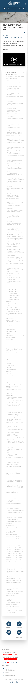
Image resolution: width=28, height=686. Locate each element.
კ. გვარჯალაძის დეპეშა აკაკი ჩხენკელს (14, 182)
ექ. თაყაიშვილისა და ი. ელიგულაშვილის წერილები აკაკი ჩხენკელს (15, 174)
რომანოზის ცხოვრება (12, 519)
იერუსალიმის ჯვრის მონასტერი (14, 384)
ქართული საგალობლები (13, 311)
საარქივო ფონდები (10, 72)
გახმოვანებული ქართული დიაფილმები (12, 387)
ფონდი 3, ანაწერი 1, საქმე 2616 (14, 545)
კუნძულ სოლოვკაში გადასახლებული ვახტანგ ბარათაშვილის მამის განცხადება (15, 268)
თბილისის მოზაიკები (12, 375)
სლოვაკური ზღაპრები (14, 291)
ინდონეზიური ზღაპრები (15, 295)
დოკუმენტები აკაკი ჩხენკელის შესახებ (15, 76)
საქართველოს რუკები (12, 341)
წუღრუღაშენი (10, 357)
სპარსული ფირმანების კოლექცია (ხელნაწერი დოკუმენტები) (14, 390)
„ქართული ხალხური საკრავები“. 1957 (15, 450)
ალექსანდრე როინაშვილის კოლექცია (14, 600)
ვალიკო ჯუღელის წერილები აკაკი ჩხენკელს (15, 156)
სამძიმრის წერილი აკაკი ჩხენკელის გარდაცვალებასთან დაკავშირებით (14, 90)
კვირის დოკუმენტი (10, 329)
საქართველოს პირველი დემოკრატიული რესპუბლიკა (13, 321)
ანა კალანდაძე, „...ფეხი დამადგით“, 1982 (15, 423)
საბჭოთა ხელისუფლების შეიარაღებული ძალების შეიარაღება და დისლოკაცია (14, 216)
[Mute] (21, 64)
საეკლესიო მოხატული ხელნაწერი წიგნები (14, 326)
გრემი (8, 361)
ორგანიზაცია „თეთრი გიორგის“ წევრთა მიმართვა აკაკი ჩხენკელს (15, 179)
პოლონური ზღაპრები (14, 297)
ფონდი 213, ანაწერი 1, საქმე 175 (15, 547)
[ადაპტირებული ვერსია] (4, 8)
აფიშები (8, 333)
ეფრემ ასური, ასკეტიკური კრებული (15, 510)
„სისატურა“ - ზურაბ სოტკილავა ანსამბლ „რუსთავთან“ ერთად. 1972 (15, 411)
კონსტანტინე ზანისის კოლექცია (15, 591)
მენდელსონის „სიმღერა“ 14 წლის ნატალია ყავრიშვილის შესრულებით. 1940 (15, 454)
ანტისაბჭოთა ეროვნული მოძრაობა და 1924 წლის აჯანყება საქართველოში (14, 190)
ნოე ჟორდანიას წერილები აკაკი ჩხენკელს (15, 104)
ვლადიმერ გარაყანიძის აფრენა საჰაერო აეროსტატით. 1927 (15, 401)
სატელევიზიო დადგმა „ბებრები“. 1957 (15, 427)
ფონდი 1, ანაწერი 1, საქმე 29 (14, 536)
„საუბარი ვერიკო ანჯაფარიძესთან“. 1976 (12, 435)
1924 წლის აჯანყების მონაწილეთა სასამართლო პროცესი (15, 264)
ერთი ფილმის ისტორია (11, 345)
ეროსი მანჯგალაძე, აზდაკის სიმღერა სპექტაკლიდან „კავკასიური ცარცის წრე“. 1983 (14, 405)
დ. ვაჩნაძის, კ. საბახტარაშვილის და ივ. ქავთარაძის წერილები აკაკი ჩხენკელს (15, 147)
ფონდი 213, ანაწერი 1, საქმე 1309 (15, 549)
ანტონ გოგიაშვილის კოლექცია (13, 578)
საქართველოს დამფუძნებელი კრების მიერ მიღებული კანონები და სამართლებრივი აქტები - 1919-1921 (15, 487)
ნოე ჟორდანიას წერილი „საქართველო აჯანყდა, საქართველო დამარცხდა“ (13, 248)
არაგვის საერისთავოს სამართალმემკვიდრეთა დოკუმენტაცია (12, 531)
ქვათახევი (9, 379)
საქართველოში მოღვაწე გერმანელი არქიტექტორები (15, 317)
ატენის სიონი (10, 365)
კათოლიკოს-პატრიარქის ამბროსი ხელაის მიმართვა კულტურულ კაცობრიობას (15, 211)
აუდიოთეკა (8, 275)
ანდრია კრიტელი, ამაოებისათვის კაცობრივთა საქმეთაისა (15, 507)
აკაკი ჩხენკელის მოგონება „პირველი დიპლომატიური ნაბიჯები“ (13, 129)
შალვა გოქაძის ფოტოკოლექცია (15, 610)
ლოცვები (9, 523)
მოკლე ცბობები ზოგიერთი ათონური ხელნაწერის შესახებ (14, 516)
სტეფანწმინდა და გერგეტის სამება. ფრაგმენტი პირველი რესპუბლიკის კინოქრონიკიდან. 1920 (15, 442)
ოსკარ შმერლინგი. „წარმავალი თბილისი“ (13, 583)
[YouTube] (8, 662)
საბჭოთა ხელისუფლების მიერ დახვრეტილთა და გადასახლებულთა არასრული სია (15, 229)
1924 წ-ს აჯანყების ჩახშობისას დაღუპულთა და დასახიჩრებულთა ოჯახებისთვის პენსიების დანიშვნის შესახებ (15, 259)
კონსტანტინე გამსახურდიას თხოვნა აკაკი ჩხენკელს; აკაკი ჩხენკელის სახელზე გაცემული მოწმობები (14, 169)
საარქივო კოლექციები (8, 33)
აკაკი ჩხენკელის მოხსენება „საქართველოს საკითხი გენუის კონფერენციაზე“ (14, 160)
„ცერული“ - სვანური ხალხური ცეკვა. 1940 (14, 446)
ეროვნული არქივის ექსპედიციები (14, 352)
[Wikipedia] (13, 662)
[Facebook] (3, 662)
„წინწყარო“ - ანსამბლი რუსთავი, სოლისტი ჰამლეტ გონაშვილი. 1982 (15, 458)
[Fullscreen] (23, 64)
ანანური (9, 377)
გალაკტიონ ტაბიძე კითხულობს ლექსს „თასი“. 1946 (14, 398)
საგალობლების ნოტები (11, 469)
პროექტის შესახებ (13, 287)
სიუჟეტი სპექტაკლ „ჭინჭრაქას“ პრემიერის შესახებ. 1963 (14, 461)
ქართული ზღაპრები (12, 279)
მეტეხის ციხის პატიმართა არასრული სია (13, 220)
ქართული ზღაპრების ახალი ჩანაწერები (14, 282)
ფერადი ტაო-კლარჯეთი (13, 593)
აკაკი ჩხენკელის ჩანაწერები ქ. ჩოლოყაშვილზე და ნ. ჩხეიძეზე (14, 133)
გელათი (9, 367)
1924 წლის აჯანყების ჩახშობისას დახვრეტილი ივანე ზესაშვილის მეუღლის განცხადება (15, 240)
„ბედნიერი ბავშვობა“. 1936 (13, 408)
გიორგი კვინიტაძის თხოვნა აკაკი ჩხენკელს (15, 143)
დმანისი (9, 363)
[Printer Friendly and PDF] (24, 32)
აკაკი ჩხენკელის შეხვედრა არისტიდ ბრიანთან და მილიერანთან (13, 115)
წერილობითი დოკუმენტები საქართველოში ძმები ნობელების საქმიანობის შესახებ (14, 349)
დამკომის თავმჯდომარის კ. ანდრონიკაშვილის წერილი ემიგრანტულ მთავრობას (14, 224)
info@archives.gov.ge (10, 675)
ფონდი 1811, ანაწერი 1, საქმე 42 (14, 555)
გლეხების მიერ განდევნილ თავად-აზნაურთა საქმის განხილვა (15, 244)
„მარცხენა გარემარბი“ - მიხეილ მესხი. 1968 (14, 420)
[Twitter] (5, 662)
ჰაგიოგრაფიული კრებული (13, 527)
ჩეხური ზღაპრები (13, 293)
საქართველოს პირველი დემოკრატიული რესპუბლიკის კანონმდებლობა (13, 473)
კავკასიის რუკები (11, 339)
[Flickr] (10, 662)
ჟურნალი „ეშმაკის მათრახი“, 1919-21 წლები (15, 575)
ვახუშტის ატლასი (10, 393)
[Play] (4, 64)
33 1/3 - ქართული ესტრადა (13, 277)
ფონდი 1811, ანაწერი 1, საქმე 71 (14, 559)
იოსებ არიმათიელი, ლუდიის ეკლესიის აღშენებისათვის (14, 504)
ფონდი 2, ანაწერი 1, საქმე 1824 (14, 542)
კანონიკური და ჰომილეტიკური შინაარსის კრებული (14, 513)
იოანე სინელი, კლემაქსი (13, 498)
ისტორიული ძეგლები (12, 604)
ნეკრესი (9, 373)
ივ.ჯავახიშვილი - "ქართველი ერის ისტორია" (14, 314)
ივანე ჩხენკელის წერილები (13, 82)
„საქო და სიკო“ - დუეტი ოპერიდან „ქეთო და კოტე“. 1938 (12, 38)
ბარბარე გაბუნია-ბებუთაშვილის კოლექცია (15, 588)
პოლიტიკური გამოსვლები (13, 309)
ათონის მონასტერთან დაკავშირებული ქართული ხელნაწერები (12, 492)
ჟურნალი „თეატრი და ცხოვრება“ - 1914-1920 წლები (15, 569)
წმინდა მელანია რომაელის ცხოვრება (13, 501)
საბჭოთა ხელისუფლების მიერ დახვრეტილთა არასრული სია (14, 233)
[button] (14, 60)
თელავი (9, 371)
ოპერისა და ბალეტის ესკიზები (13, 343)
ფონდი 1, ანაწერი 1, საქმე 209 (14, 538)
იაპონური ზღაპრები (14, 299)
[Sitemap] (16, 662)
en (23, 8)
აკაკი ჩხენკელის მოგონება (13, 121)
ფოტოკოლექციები (10, 585)
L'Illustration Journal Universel (12, 561)
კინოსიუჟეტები (6, 35)
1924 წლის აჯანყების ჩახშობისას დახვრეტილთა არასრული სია (15, 272)
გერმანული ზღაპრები (14, 289)
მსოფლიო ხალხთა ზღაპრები (14, 284)
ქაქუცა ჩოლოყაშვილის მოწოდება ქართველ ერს (15, 203)
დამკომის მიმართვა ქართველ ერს (15, 236)
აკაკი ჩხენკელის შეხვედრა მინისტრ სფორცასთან (13, 111)
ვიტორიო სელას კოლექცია (13, 602)
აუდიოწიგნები (10, 301)
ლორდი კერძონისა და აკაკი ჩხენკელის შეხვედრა (14, 107)
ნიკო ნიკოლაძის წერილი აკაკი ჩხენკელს (14, 185)
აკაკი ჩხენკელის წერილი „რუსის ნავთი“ (15, 124)
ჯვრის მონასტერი (11, 369)
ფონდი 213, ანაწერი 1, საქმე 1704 (15, 551)
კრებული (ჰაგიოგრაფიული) (14, 521)
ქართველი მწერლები (12, 307)
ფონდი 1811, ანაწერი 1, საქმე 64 (14, 557)
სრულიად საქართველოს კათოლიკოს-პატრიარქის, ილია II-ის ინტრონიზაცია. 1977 (15, 416)
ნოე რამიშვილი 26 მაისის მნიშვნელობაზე (13, 199)
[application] (14, 59)
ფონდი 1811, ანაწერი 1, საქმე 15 (14, 553)
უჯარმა (9, 382)
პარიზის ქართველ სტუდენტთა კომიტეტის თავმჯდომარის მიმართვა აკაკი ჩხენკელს (14, 152)
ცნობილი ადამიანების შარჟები (13, 563)
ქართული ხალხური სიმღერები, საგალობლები (14, 304)
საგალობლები (10, 525)
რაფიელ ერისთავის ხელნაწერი (13, 580)
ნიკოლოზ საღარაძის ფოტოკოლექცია (12, 596)
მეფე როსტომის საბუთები (12, 464)
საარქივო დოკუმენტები (11, 32)
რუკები (7, 323)
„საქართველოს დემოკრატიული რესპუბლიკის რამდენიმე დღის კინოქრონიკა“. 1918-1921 (15, 431)
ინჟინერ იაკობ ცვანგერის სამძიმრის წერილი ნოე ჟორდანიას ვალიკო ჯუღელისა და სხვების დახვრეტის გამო (15, 253)
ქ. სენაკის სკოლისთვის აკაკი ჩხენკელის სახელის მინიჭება (14, 85)
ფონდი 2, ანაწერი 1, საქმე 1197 (14, 540)
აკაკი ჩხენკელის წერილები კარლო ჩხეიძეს (15, 164)
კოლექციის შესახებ (12, 78)
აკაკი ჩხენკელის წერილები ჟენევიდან (13, 94)
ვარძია (9, 359)
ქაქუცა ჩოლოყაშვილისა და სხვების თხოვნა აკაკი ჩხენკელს (15, 136)
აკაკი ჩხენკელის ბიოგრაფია (14, 80)
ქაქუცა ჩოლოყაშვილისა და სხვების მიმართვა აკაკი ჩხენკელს (15, 140)
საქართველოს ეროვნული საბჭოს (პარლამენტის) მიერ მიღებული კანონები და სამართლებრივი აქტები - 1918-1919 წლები (15, 480)
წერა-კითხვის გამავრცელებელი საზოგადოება (13, 467)
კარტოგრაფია (9, 335)
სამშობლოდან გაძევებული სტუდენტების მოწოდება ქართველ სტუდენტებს (15, 207)
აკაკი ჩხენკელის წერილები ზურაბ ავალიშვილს (15, 100)
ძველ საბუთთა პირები (11, 331)
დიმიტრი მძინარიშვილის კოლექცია (13, 607)
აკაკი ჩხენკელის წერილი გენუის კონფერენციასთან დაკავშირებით (15, 97)
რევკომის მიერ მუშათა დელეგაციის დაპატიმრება (13, 196)
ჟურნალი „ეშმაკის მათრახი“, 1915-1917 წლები (15, 572)
